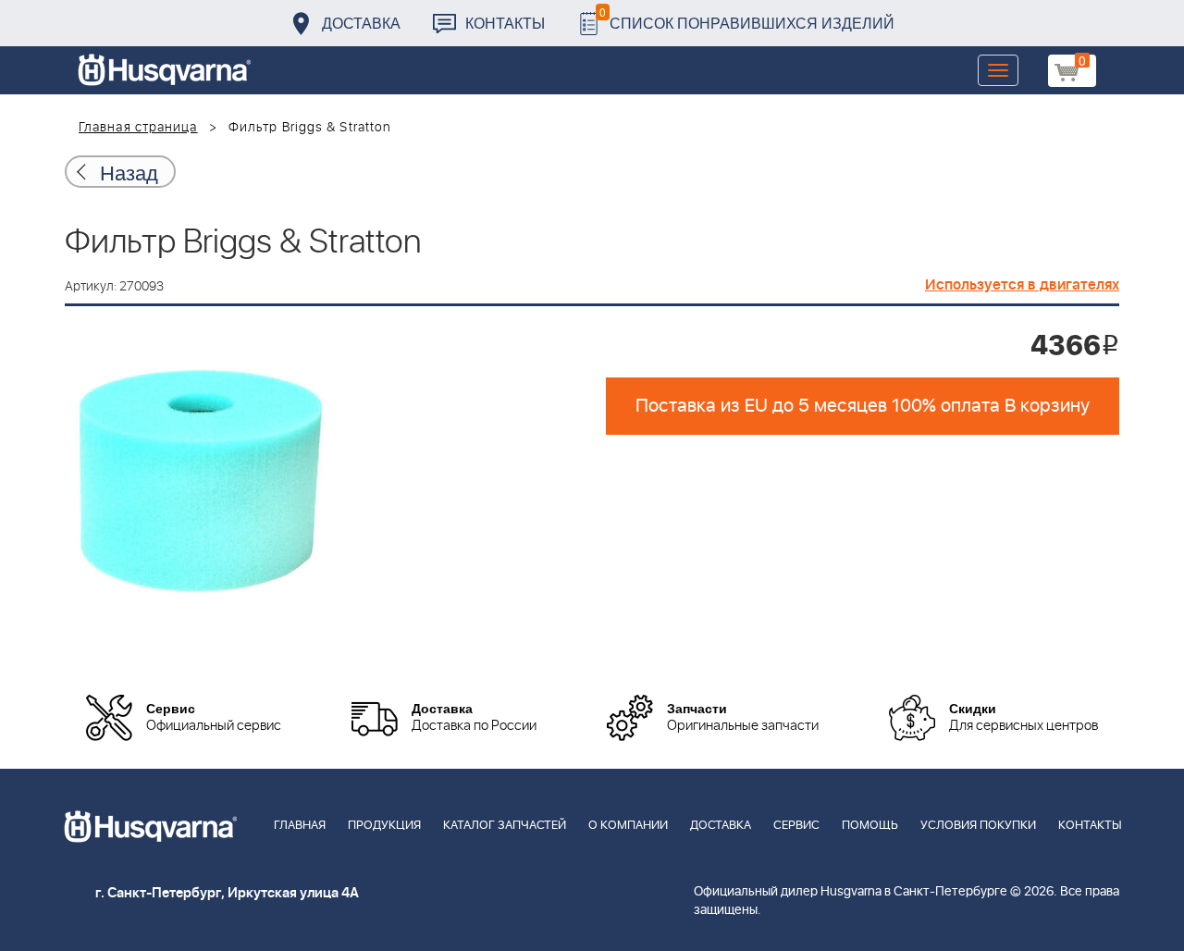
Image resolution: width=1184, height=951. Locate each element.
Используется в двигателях (1022, 285)
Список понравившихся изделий (746, 18)
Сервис (796, 825)
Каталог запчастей (504, 825)
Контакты (505, 22)
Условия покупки (978, 825)
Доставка (361, 22)
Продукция (384, 825)
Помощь (870, 825)
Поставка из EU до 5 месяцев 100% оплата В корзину (862, 406)
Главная (300, 825)
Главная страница (138, 127)
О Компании (628, 825)
